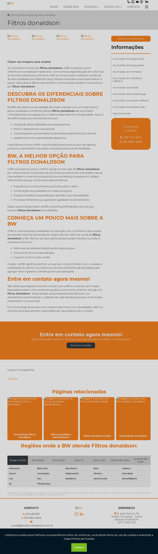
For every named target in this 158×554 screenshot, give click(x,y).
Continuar (79, 547)
